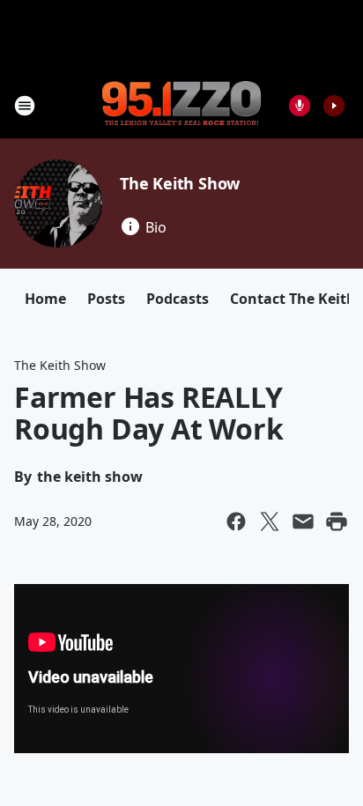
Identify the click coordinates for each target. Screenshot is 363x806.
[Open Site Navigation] (24, 105)
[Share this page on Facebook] (236, 521)
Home (45, 298)
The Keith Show (180, 183)
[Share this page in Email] (303, 521)
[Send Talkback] (299, 105)
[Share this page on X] (269, 521)
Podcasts (177, 298)
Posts (106, 298)
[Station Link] (181, 105)
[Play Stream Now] (333, 105)
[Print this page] (336, 521)
